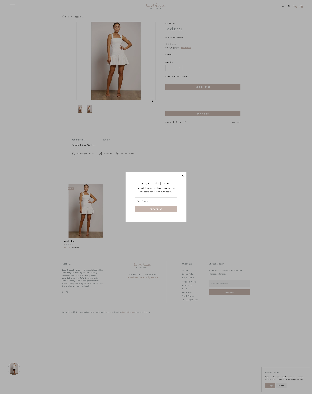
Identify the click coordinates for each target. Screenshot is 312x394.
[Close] (183, 176)
